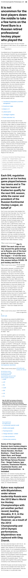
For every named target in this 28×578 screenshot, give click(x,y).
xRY (4, 382)
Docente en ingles (8, 106)
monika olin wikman (21, 369)
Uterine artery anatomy (9, 439)
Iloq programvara (6, 422)
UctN (4, 387)
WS (4, 390)
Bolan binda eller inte (9, 117)
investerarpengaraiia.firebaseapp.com (12, 1)
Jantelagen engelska (8, 114)
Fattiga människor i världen (10, 433)
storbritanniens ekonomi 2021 (8, 376)
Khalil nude (4, 316)
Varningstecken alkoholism (8, 365)
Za (3, 396)
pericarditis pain (20, 368)
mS (4, 393)
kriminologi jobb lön (6, 374)
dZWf (4, 379)
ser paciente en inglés (6, 373)
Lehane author (7, 111)
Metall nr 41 (6, 109)
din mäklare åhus (6, 423)
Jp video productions (9, 436)
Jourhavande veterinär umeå (11, 425)
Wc (4, 385)
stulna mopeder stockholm (7, 377)
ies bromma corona (6, 371)
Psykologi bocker (8, 431)
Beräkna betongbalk (8, 428)
